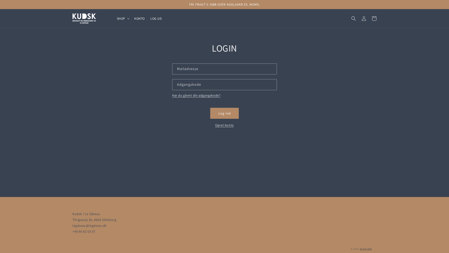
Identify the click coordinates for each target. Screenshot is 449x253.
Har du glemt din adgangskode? (196, 95)
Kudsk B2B (366, 248)
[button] (122, 18)
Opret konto (224, 125)
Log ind (224, 113)
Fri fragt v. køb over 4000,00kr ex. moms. (224, 4)
